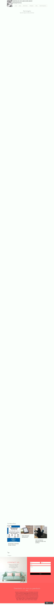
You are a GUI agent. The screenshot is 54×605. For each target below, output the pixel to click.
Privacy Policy (26, 593)
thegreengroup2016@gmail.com (13, 567)
